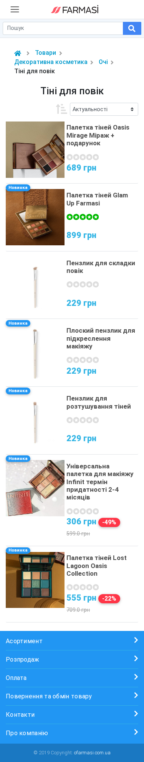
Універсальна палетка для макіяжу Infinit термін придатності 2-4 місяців (100, 481)
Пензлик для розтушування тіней (98, 402)
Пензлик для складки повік (100, 266)
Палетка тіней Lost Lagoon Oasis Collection (96, 565)
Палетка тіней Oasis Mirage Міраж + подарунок (97, 135)
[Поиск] (132, 28)
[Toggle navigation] (14, 9)
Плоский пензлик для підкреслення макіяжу (100, 338)
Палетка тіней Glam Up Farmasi (97, 199)
